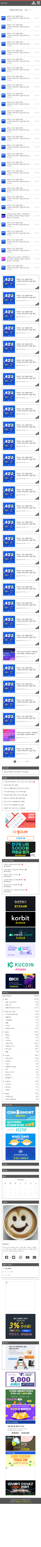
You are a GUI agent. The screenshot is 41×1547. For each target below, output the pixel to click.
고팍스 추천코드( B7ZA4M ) (12, 864)
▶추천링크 (7, 866)
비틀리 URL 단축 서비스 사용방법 (14, 808)
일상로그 (21, 1075)
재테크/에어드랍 (22, 284)
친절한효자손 (19, 1501)
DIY (21, 1069)
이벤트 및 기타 (21, 1046)
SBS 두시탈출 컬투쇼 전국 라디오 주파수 (16, 788)
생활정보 (21, 1017)
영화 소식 (21, 1005)
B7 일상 (21, 1055)
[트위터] (13, 1257)
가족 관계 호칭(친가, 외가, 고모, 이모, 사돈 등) (18, 781)
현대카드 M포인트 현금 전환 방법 (14, 798)
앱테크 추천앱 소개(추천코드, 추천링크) (16, 772)
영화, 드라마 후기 (21, 1002)
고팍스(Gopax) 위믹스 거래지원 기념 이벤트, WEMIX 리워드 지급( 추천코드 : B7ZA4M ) (18, 216)
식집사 (21, 1064)
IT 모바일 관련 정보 (21, 1014)
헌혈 (21, 1022)
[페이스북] (6, 1257)
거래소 (21, 1037)
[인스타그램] (20, 1257)
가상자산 (21, 1040)
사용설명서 (21, 1020)
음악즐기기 (21, 1077)
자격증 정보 (21, 1096)
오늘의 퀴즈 (21, 1043)
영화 (21, 999)
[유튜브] (27, 1257)
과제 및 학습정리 (21, 1099)
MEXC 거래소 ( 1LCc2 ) (11, 874)
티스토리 (21, 1084)
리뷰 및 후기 (21, 1058)
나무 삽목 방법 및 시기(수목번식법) (15, 791)
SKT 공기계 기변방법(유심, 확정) (14, 801)
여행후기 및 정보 (21, 1066)
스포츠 (21, 1025)
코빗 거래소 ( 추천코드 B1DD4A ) (14, 869)
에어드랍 (21, 1049)
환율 (21, 1051)
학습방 (21, 1093)
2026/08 (20, 1180)
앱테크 (21, 1035)
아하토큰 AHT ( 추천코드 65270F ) (14, 890)
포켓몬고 (21, 1061)
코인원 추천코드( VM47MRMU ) (14, 880)
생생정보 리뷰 (21, 1028)
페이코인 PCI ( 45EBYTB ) (12, 885)
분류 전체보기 (20, 996)
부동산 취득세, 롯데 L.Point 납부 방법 (15, 795)
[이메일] (34, 1257)
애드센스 (21, 1087)
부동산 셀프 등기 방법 (11, 785)
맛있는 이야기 (21, 1072)
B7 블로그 (21, 1081)
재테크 (21, 1032)
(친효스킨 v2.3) (27, 1502)
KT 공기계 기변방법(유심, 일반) (14, 805)
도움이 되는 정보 (21, 1011)
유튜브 (21, 1090)
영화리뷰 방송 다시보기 (21, 1007)
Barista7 (4, 3)
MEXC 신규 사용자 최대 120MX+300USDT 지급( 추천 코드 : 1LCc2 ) (18, 18)
